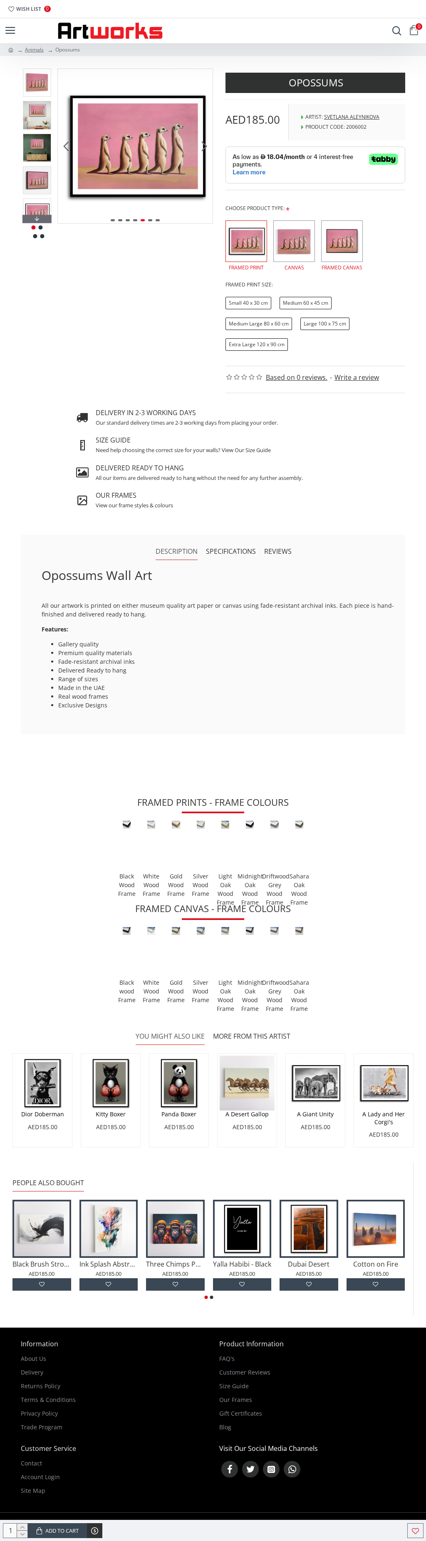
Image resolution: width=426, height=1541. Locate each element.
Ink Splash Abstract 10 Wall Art (108, 1264)
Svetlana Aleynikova (351, 116)
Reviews (278, 551)
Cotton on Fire (375, 1264)
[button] (66, 146)
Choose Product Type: (255, 208)
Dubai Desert (308, 1264)
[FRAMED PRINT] (246, 241)
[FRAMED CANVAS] (342, 241)
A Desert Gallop (247, 1114)
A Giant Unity (315, 1114)
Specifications (231, 551)
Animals (34, 49)
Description (177, 551)
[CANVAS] (294, 241)
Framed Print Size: (249, 284)
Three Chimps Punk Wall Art (175, 1264)
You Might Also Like (170, 1036)
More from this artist (251, 1036)
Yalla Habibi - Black (242, 1264)
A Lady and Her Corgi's (383, 1117)
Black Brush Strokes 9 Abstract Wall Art (41, 1264)
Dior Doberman (42, 1114)
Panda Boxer (178, 1114)
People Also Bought (48, 1183)
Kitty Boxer (111, 1114)
